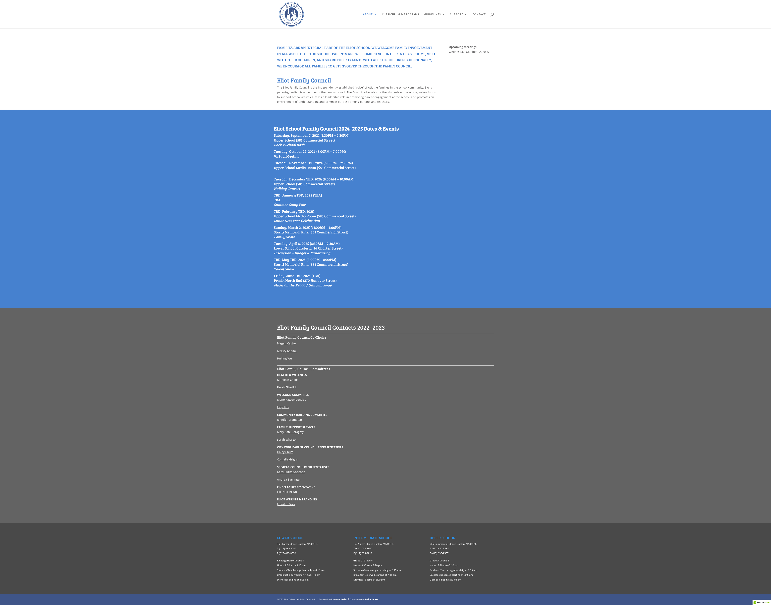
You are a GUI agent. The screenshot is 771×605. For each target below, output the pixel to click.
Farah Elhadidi (287, 387)
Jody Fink (283, 407)
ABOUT (368, 14)
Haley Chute (285, 452)
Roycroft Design (339, 599)
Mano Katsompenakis (291, 399)
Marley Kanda (286, 351)
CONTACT (479, 14)
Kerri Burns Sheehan (291, 472)
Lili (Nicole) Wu (287, 492)
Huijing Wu (284, 358)
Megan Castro (286, 343)
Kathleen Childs (287, 380)
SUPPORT (456, 14)
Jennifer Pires (286, 504)
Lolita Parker (371, 599)
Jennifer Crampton (289, 420)
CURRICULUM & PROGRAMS (400, 14)
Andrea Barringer (289, 479)
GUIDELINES (432, 14)
